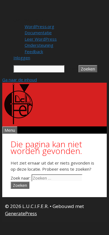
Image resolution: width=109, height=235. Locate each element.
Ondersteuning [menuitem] (39, 45)
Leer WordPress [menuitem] (41, 39)
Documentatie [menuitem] (38, 32)
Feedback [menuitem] (34, 51)
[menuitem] (60, 20)
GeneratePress (21, 213)
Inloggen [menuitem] (21, 57)
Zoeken (71, 69)
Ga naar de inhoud (19, 79)
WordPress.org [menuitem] (39, 26)
